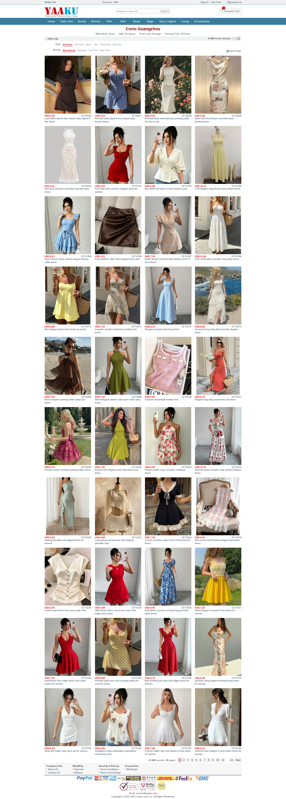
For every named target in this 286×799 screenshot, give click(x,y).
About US (53, 769)
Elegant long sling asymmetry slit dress (218, 398)
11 (223, 760)
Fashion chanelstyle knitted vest (168, 398)
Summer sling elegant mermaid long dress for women (218, 681)
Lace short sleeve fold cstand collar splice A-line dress (68, 118)
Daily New (66, 21)
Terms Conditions (109, 769)
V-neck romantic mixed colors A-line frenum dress (168, 540)
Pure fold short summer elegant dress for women (118, 189)
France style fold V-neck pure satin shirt (68, 609)
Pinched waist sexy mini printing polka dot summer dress (118, 681)
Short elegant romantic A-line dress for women (218, 610)
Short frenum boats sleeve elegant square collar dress (68, 259)
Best (88, 44)
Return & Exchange (110, 772)
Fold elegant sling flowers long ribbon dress (218, 187)
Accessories (202, 21)
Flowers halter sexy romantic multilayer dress (168, 470)
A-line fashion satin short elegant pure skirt (118, 257)
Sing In (204, 2)
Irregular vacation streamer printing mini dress (118, 329)
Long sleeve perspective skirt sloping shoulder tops (118, 540)
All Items (67, 44)
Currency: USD (110, 2)
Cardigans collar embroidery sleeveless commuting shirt (118, 751)
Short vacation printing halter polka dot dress (68, 400)
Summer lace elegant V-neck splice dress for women (218, 751)
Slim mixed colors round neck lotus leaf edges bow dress (118, 610)
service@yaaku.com (146, 793)
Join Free (216, 2)
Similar (82, 21)
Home (51, 21)
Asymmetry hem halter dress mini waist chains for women (68, 681)
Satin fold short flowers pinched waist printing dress (218, 118)
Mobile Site (50, 2)
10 (217, 760)
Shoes (137, 21)
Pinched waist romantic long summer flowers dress (218, 470)
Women (95, 21)
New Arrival (69, 50)
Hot (96, 44)
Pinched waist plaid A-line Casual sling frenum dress (118, 118)
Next (238, 760)
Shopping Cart (231, 10)
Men (109, 21)
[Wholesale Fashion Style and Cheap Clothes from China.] (62, 16)
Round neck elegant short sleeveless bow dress (118, 470)
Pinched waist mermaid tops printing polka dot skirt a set (168, 118)
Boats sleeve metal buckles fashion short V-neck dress (168, 259)
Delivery (78, 772)
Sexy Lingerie (167, 21)
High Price (105, 50)
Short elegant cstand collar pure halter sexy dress (118, 400)
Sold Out (116, 44)
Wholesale (131, 769)
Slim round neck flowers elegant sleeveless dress (218, 540)
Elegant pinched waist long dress (168, 328)
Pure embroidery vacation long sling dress (218, 257)
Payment (78, 769)
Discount (79, 44)
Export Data (235, 51)
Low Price (93, 50)
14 (231, 760)
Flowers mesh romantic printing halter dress (68, 468)
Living (185, 21)
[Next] (238, 38)
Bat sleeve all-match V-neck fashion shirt (168, 187)
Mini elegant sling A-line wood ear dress (68, 328)
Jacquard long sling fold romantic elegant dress (218, 329)
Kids (123, 21)
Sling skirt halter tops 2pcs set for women (68, 749)
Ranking (82, 50)
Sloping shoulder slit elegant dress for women (68, 540)
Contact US (54, 772)
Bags (150, 21)
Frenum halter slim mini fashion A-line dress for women (168, 751)
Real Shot (105, 44)
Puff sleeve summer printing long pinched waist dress (168, 610)
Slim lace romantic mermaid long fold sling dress (68, 189)
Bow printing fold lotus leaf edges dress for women (168, 681)
